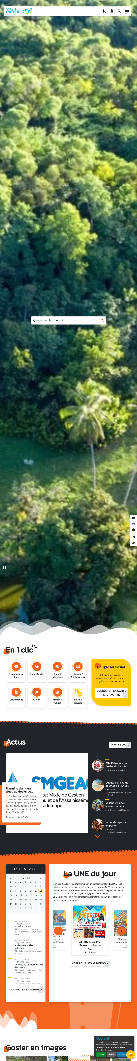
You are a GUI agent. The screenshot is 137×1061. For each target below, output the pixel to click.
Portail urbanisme (57, 675)
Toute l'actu (120, 744)
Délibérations (16, 700)
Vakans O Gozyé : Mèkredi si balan (115, 804)
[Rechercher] (119, 11)
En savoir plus (123, 1054)
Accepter (100, 1054)
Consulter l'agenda (24, 989)
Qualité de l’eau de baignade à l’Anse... (117, 784)
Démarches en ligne (16, 675)
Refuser (111, 1054)
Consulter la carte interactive (111, 692)
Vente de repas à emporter (115, 824)
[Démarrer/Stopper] (4, 568)
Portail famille (37, 674)
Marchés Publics (57, 701)
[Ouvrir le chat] (130, 1054)
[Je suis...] (104, 11)
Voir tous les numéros (89, 963)
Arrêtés (37, 700)
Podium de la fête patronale (23, 947)
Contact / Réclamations (78, 675)
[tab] (58, 931)
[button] (97, 836)
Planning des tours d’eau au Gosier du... (19, 790)
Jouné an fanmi (22, 926)
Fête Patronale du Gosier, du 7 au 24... (116, 764)
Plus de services (78, 701)
